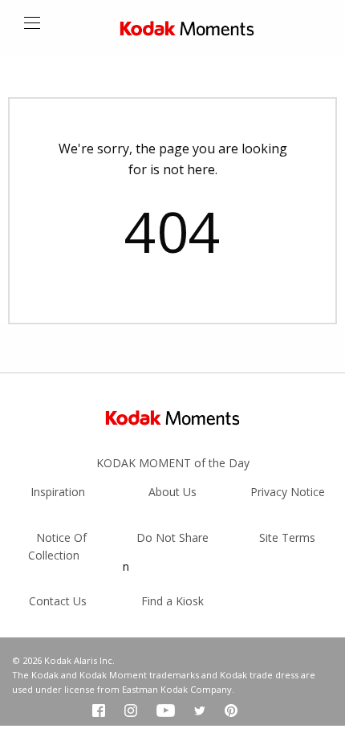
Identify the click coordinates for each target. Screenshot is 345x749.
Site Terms (287, 537)
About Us (172, 491)
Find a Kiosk (172, 601)
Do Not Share (172, 537)
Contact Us (58, 601)
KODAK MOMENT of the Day (173, 462)
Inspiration (57, 491)
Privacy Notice (287, 491)
